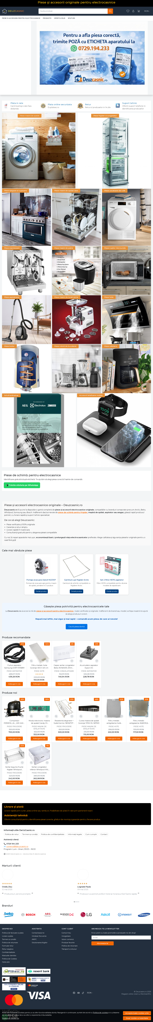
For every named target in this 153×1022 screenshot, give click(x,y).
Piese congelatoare (64, 671)
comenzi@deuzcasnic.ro (17, 846)
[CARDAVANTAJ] (39, 986)
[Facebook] (74, 993)
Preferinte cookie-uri (10, 1018)
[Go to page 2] (75, 901)
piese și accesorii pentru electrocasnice (55, 611)
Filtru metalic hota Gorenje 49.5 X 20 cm (39, 666)
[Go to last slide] (4, 914)
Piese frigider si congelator (105, 116)
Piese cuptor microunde (115, 248)
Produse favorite (68, 943)
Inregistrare (66, 936)
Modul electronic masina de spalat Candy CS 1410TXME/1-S (39, 722)
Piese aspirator (14, 671)
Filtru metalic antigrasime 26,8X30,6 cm (138, 722)
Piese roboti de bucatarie (65, 346)
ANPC (34, 939)
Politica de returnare (10, 943)
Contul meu (66, 933)
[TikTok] (83, 993)
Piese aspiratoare (11, 297)
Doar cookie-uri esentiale (137, 1018)
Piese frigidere (14, 726)
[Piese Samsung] (144, 919)
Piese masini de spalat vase (66, 191)
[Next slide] (149, 914)
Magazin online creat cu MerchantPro (136, 994)
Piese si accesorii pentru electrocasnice (21, 18)
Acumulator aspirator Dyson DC (89, 666)
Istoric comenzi (68, 939)
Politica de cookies (100, 1013)
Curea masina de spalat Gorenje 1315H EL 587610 (88, 722)
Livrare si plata (7, 936)
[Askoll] (105, 919)
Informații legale (75, 834)
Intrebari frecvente (39, 936)
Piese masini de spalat (29, 116)
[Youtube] (78, 993)
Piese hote (108, 297)
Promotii (47, 18)
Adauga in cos (14, 684)
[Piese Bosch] (28, 919)
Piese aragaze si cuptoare (15, 191)
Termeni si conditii (9, 939)
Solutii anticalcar (11, 395)
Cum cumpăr (91, 834)
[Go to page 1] (74, 901)
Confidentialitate (8, 952)
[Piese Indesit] (125, 919)
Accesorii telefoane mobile (91, 395)
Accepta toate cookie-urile (137, 1013)
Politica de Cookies (9, 959)
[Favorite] (128, 11)
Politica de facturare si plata (12, 933)
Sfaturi (71, 18)
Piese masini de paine (63, 248)
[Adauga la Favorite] (22, 661)
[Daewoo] (67, 919)
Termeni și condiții (30, 834)
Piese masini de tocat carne (66, 297)
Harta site (6, 962)
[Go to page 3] (76, 901)
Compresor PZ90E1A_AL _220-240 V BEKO (14, 722)
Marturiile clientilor (9, 956)
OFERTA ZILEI (59, 18)
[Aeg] (48, 919)
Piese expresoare (11, 248)
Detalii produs (41, 591)
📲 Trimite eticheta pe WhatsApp (22, 485)
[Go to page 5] (78, 901)
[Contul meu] (133, 11)
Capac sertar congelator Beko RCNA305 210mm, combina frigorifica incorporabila (64, 666)
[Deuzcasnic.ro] (13, 11)
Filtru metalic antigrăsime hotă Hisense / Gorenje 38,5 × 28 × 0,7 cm (114, 722)
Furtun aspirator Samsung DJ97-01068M (14, 666)
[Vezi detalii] (6, 661)
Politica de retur (12, 834)
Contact (104, 834)
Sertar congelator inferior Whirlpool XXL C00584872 (39, 768)
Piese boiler (9, 346)
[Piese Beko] (9, 919)
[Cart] (138, 11)
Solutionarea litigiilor (39, 943)
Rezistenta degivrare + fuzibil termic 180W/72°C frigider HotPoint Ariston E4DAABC (64, 722)
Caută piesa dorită (77, 627)
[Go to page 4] (77, 901)
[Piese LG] (86, 919)
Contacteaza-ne (38, 933)
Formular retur (7, 946)
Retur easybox (7, 949)
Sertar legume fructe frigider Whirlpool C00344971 (14, 768)
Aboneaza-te (102, 943)
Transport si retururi (69, 949)
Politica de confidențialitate (52, 834)
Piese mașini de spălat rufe (39, 727)
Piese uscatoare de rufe (114, 191)
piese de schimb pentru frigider (72, 512)
